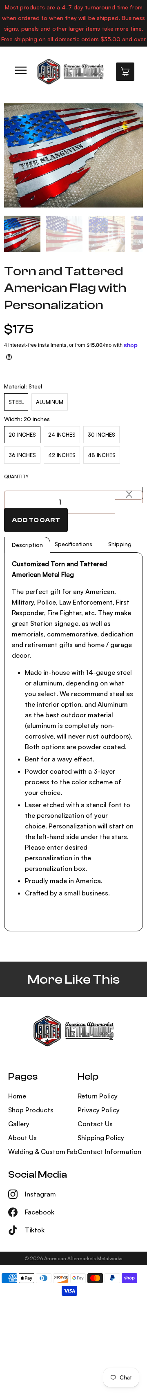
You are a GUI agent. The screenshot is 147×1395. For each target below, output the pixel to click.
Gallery (18, 1124)
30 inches (101, 434)
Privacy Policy (99, 1110)
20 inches (22, 434)
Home (17, 1096)
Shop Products (30, 1110)
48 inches (102, 455)
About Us (22, 1138)
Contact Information (109, 1151)
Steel (16, 402)
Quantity (16, 476)
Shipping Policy (101, 1138)
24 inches (62, 434)
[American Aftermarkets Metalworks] (70, 72)
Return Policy (98, 1096)
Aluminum (49, 402)
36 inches (22, 455)
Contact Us (95, 1124)
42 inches (62, 455)
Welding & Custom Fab (43, 1151)
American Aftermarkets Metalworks (83, 1258)
